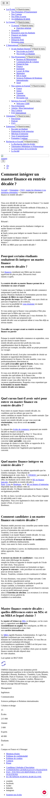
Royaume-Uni (22, 98)
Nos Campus (16, 14)
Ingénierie (20, 69)
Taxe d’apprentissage (19, 136)
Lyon (8, 484)
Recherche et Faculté (14, 141)
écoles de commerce (21, 429)
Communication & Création (27, 62)
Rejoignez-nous (17, 42)
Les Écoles (10, 9)
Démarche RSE (17, 40)
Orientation (10, 116)
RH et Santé (21, 76)
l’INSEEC (32, 475)
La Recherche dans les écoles (23, 144)
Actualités (15, 30)
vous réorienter (29, 304)
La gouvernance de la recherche (24, 149)
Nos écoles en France (25, 51)
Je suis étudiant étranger (21, 49)
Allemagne (20, 95)
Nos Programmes (18, 57)
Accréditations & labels (20, 19)
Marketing (20, 73)
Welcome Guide (22, 103)
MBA (6, 635)
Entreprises (10, 126)
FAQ (13, 123)
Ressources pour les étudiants (23, 33)
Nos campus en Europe (20, 86)
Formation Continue (19, 138)
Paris (3, 484)
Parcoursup (15, 118)
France (19, 88)
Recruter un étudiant (19, 129)
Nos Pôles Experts (18, 16)
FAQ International (18, 113)
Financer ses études (19, 35)
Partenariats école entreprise (22, 131)
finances (8, 272)
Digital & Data (22, 64)
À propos (15, 25)
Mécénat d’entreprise (19, 134)
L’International (12, 45)
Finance (19, 66)
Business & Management (26, 59)
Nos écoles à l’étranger (25, 54)
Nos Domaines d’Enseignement (24, 12)
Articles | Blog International (22, 108)
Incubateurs (16, 37)
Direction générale (23, 28)
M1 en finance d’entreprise (37, 484)
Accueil (4, 190)
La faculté (15, 151)
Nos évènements (18, 106)
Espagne (19, 93)
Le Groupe (10, 22)
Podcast (14, 121)
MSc (24, 621)
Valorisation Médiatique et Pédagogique (27, 146)
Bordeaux (17, 484)
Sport (18, 83)
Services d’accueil (18, 101)
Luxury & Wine (22, 71)
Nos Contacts (16, 110)
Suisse (19, 91)
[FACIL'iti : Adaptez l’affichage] (44, 792)
